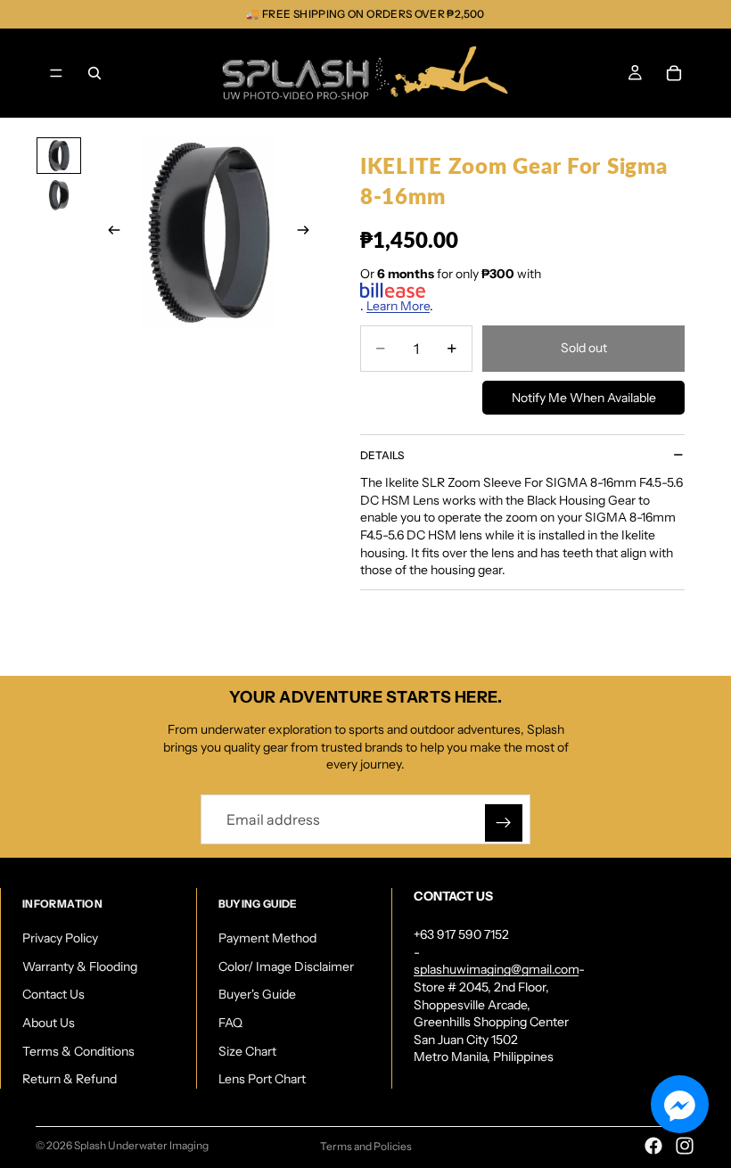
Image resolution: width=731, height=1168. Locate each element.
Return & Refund (69, 1079)
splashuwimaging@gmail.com (496, 970)
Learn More (398, 306)
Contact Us (53, 995)
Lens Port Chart (262, 1079)
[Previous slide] (108, 232)
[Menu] (56, 73)
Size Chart (247, 1051)
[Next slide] (308, 232)
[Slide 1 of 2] (58, 155)
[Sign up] (503, 823)
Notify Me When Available (584, 398)
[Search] (94, 73)
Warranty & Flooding (79, 966)
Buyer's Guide (257, 995)
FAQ (230, 1023)
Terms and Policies (366, 1146)
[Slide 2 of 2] (58, 195)
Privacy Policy (60, 938)
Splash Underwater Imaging (141, 1145)
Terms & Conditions (78, 1051)
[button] (680, 1104)
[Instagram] (684, 1145)
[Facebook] (653, 1145)
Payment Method (267, 938)
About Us (48, 1023)
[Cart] (674, 73)
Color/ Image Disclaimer (286, 966)
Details (382, 455)
